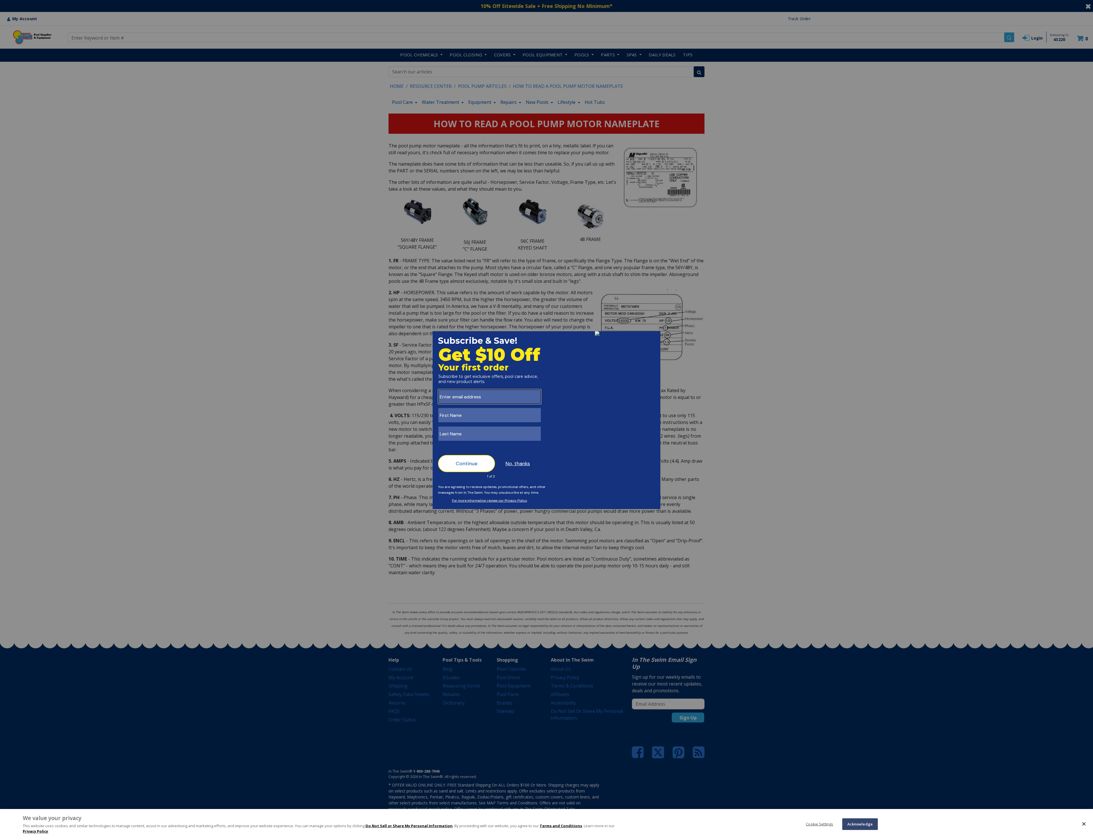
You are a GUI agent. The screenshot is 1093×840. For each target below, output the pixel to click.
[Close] (1084, 824)
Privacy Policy (35, 831)
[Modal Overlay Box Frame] (546, 420)
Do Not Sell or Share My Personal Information (409, 825)
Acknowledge (860, 823)
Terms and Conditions (561, 825)
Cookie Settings (819, 823)
